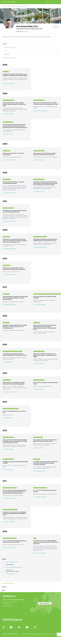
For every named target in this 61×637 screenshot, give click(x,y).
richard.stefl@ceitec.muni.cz (12, 561)
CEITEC (4, 6)
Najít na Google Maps (10, 573)
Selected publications (8, 583)
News (3, 590)
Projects (4, 586)
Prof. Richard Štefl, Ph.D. (22, 6)
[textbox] (30, 54)
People (14, 6)
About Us (9, 6)
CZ (51, 2)
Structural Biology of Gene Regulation (14, 567)
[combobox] (30, 54)
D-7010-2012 (25, 31)
